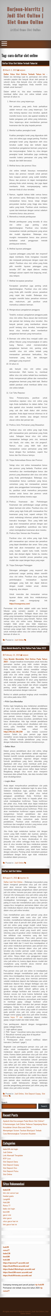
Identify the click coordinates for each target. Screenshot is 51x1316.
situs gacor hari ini (10, 1221)
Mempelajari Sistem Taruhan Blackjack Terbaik (22, 1130)
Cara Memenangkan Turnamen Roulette (19, 1134)
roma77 (6, 1250)
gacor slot (7, 1215)
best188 (6, 1212)
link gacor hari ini (10, 1224)
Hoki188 (6, 1202)
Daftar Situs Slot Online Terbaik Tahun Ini (19, 63)
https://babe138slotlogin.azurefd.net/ (19, 1269)
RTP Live (7, 1159)
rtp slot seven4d (36, 1232)
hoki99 (6, 1247)
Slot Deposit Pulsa (10, 1171)
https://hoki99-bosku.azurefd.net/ (17, 1275)
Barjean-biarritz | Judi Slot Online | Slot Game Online (25, 15)
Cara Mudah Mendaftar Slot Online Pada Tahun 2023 (24, 648)
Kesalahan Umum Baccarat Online (17, 1127)
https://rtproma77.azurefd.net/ (16, 1263)
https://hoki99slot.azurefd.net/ (16, 1266)
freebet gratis (8, 1196)
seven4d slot (24, 1232)
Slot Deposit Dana (10, 1162)
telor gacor (7, 1218)
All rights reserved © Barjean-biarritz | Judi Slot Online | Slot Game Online (25, 1313)
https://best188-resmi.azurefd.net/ (17, 1272)
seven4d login (7, 1234)
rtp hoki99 (39, 1285)
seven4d (5, 1232)
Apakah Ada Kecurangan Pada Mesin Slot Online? (23, 1121)
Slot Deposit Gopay (33, 1094)
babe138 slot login (10, 1149)
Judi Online (19, 640)
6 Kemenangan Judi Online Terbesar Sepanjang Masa (25, 1124)
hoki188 (6, 1260)
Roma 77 (6, 1206)
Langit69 (6, 1199)
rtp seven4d (14, 1232)
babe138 (6, 1253)
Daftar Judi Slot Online (12, 871)
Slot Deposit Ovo (10, 1168)
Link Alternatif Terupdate (13, 1155)
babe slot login (9, 1209)
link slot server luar (11, 1193)
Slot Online (7, 1174)
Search (4, 1102)
